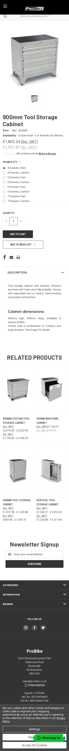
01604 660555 (36, 685)
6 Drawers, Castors (18, 191)
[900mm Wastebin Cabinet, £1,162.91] (51, 388)
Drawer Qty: (10, 162)
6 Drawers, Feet (17, 186)
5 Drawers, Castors (18, 182)
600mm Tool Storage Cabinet (17, 502)
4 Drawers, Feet (17, 167)
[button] (46, 153)
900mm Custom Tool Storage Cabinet (16, 420)
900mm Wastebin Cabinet (47, 420)
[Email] (11, 257)
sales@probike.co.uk (34, 681)
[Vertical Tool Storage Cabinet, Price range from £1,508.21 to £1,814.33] (51, 470)
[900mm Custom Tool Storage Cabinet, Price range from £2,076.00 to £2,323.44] (17, 388)
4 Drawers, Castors (18, 172)
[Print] (18, 257)
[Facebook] (4, 257)
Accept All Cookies (34, 745)
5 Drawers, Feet (17, 177)
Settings (34, 729)
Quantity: (9, 213)
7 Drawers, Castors (18, 201)
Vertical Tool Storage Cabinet (47, 502)
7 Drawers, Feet (17, 196)
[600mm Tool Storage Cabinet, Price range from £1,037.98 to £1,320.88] (17, 470)
